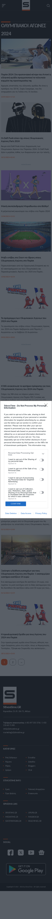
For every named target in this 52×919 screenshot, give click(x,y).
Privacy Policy (41, 513)
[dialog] (26, 459)
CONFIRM (16, 504)
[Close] (46, 405)
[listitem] (26, 454)
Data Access (26, 513)
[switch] (42, 460)
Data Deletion (11, 513)
